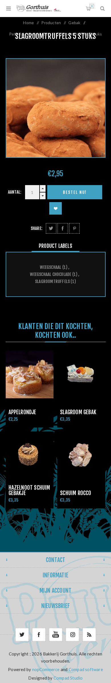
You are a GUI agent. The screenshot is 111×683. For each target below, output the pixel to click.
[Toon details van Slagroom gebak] (81, 374)
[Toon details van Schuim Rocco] (81, 455)
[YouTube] (55, 634)
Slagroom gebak (78, 412)
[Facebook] (39, 634)
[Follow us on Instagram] (72, 634)
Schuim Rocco (75, 493)
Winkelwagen (91, 6)
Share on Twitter (51, 228)
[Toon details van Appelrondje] (30, 374)
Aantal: (14, 192)
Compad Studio (68, 677)
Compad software (86, 669)
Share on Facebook (62, 228)
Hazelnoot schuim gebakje (29, 490)
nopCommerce (46, 669)
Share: (36, 228)
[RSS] (89, 634)
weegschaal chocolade (50, 274)
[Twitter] (22, 634)
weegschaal (50, 267)
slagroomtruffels (52, 281)
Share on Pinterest (74, 228)
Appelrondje (22, 412)
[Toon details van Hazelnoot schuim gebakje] (30, 455)
